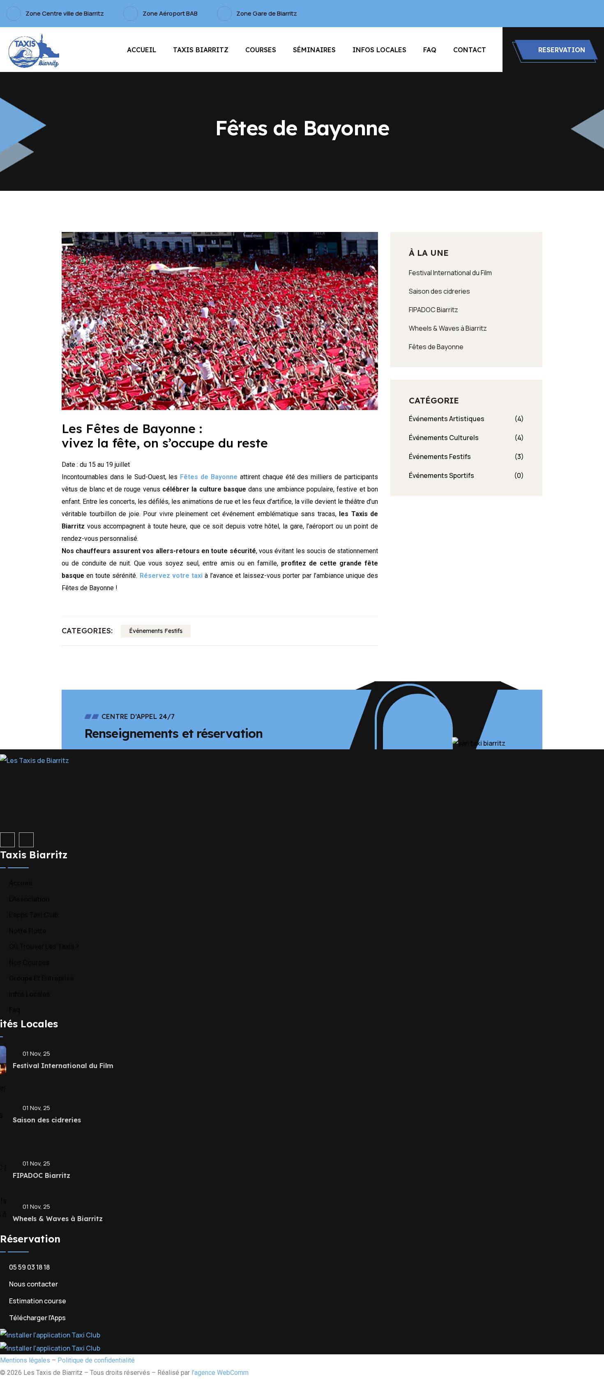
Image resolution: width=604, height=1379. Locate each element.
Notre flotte (27, 930)
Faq (429, 50)
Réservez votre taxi (172, 575)
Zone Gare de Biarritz (266, 13)
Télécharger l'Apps (37, 1317)
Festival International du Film (450, 272)
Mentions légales (25, 1360)
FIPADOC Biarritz (433, 309)
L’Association (29, 899)
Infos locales (379, 50)
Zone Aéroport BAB (170, 13)
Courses (260, 50)
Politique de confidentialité (96, 1360)
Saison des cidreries (439, 291)
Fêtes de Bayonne (208, 477)
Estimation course (37, 1300)
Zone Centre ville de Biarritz (64, 13)
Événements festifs (155, 631)
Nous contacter (33, 1284)
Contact (469, 50)
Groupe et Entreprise (41, 978)
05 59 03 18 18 (29, 1267)
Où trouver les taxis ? (44, 946)
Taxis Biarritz (200, 50)
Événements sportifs (466, 475)
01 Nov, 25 (36, 1053)
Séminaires (314, 50)
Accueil (141, 50)
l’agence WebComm (220, 1373)
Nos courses (29, 962)
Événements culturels (466, 437)
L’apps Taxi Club (33, 914)
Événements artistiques (466, 418)
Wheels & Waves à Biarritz (448, 328)
